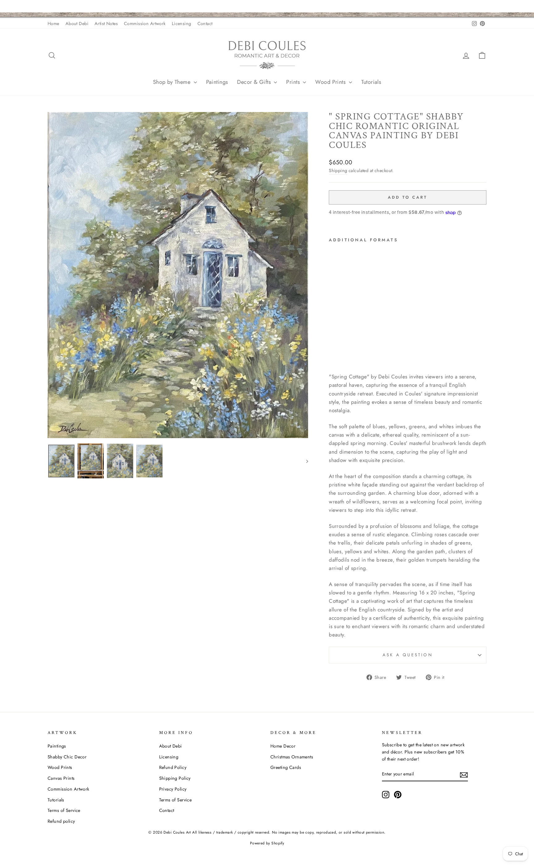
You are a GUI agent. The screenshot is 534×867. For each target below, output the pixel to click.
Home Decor (282, 746)
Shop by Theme (172, 82)
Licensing (181, 23)
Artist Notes (106, 23)
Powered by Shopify (267, 843)
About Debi (77, 23)
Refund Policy (173, 767)
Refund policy (61, 821)
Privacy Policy (173, 789)
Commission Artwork (145, 23)
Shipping (338, 170)
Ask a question (408, 655)
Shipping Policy (175, 778)
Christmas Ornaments (291, 757)
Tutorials (371, 82)
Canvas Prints (61, 778)
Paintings (217, 82)
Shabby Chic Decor (67, 757)
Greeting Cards (285, 767)
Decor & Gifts (254, 82)
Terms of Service (64, 810)
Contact (205, 23)
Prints (293, 82)
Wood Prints (331, 82)
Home (53, 23)
